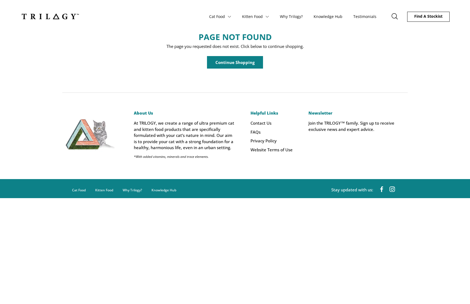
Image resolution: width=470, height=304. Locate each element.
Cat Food (217, 16)
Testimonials (364, 16)
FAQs (256, 132)
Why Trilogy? (291, 16)
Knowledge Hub (328, 16)
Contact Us (261, 123)
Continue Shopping (235, 62)
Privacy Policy (264, 140)
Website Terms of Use (272, 149)
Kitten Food (252, 16)
